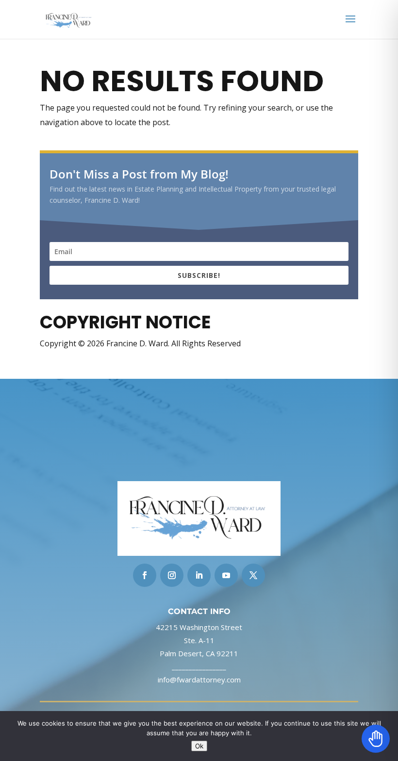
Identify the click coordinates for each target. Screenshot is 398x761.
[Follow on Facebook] (144, 575)
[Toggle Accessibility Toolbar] (376, 739)
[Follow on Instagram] (171, 575)
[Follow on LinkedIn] (199, 575)
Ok (199, 746)
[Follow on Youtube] (226, 575)
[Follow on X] (253, 575)
